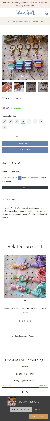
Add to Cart (38, 416)
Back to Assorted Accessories (26, 336)
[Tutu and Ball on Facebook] (23, 391)
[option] (25, 288)
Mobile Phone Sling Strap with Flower (25, 308)
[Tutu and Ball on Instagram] (27, 391)
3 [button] (25, 321)
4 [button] (27, 321)
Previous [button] (4, 87)
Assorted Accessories (21, 21)
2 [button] (22, 321)
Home (7, 21)
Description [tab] (8, 199)
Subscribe (43, 385)
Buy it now (25, 150)
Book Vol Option (9, 116)
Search (25, 366)
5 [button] (30, 321)
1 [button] (19, 321)
